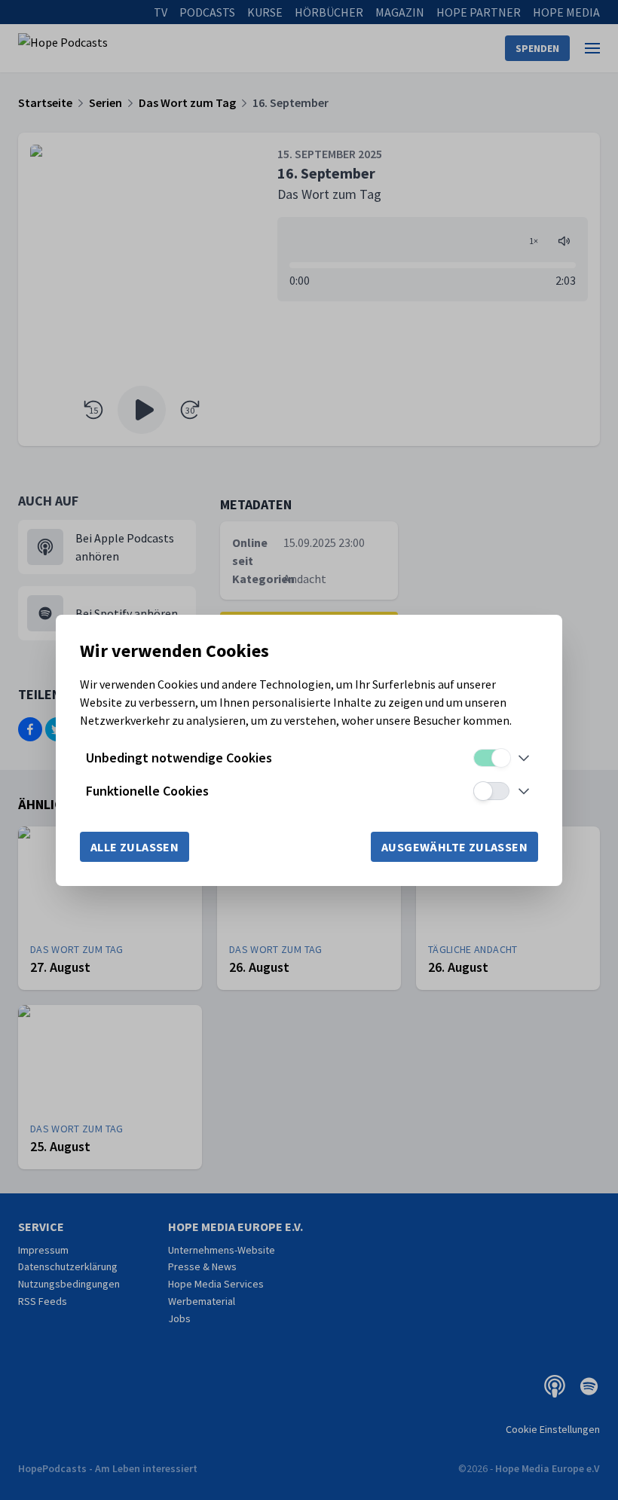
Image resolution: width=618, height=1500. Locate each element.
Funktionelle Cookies (147, 790)
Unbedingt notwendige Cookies (179, 757)
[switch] (491, 758)
